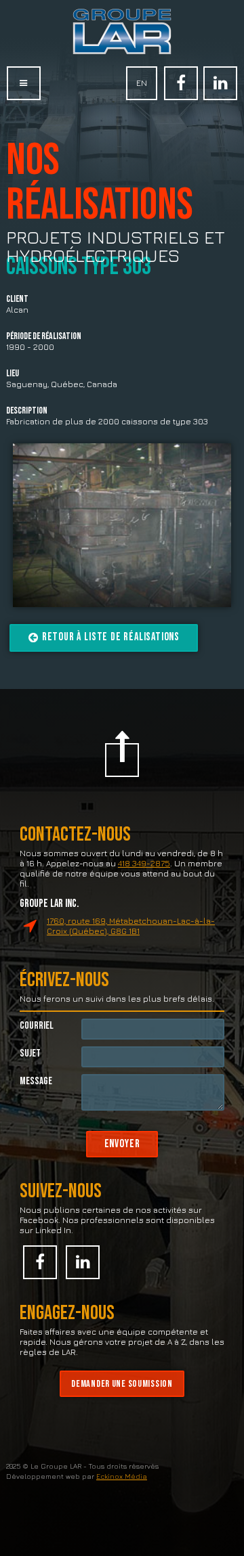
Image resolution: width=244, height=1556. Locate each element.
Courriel (37, 1025)
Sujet (30, 1053)
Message (36, 1081)
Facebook (181, 83)
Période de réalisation (43, 337)
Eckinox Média (121, 1476)
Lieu (12, 374)
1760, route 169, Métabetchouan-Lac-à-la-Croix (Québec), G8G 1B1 (131, 926)
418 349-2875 (144, 863)
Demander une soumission (122, 1384)
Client (17, 299)
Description (26, 411)
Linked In (220, 83)
